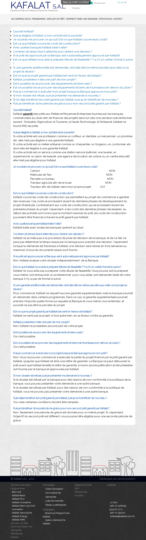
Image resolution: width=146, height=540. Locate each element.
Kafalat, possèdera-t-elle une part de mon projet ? (45, 79)
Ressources (99, 3)
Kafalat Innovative (21, 502)
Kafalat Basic (18, 495)
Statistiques (105, 19)
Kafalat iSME (18, 519)
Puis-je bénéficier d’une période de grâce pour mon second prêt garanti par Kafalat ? (67, 103)
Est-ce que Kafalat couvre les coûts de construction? (46, 43)
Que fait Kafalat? (23, 31)
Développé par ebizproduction (117, 478)
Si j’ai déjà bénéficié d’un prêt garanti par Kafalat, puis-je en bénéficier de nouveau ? (66, 99)
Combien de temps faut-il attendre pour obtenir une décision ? (52, 51)
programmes (39, 19)
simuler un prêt (56, 19)
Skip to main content (76, 2)
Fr (125, 2)
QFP (91, 3)
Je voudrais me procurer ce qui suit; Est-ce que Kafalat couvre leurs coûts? (60, 39)
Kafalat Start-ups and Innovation (23, 507)
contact (117, 19)
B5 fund (16, 492)
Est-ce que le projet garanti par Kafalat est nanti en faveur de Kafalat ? (57, 75)
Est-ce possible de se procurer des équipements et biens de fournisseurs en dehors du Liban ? (72, 87)
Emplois (76, 8)
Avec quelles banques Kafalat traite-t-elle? (40, 47)
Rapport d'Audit (83, 485)
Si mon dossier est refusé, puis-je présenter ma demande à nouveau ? (57, 95)
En (122, 2)
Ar (119, 2)
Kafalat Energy (19, 516)
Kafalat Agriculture (22, 512)
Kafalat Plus (18, 498)
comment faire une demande (82, 19)
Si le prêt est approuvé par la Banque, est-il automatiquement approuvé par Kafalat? (66, 55)
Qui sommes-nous (21, 19)
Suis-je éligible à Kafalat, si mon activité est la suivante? (47, 35)
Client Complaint (54, 489)
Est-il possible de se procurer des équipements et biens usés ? (52, 83)
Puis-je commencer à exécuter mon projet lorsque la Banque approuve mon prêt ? (65, 91)
